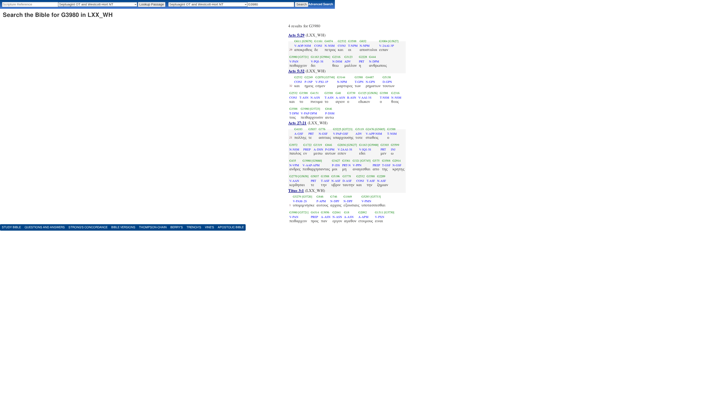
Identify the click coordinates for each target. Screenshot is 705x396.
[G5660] (317, 161)
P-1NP (309, 82)
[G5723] (315, 109)
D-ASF (347, 181)
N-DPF (334, 201)
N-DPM (374, 61)
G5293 (365, 197)
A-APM (363, 217)
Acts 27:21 (297, 123)
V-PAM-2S (300, 201)
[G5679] (307, 41)
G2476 (370, 129)
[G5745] (365, 161)
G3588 (352, 41)
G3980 (293, 57)
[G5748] (329, 77)
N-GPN (370, 82)
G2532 (342, 41)
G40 (338, 93)
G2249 (309, 77)
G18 (346, 212)
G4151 (314, 93)
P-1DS (336, 165)
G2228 (363, 57)
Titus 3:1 (296, 190)
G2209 (381, 176)
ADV (347, 61)
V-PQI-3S (317, 61)
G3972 (293, 145)
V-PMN (366, 201)
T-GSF (386, 165)
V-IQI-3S (365, 149)
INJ (393, 149)
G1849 (348, 197)
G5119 (359, 129)
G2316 (336, 57)
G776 (322, 129)
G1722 (307, 145)
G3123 (348, 57)
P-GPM (330, 149)
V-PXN (379, 217)
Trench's (194, 227)
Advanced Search (320, 4)
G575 (376, 161)
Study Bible (11, 227)
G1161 (318, 41)
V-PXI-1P (321, 82)
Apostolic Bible (231, 227)
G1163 (315, 57)
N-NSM (330, 46)
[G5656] (372, 93)
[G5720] (307, 197)
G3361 (346, 161)
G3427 (336, 161)
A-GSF (298, 134)
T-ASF (325, 181)
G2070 (319, 77)
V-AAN (294, 181)
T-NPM (353, 46)
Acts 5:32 (296, 71)
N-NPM (365, 46)
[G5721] (303, 57)
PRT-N (346, 165)
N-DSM (337, 61)
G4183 (298, 129)
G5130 (387, 77)
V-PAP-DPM (309, 113)
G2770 (293, 176)
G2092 (362, 212)
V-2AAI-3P (386, 46)
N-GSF (323, 134)
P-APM (321, 201)
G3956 (325, 212)
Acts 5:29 (296, 35)
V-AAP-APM (311, 165)
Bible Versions (123, 227)
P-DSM (330, 113)
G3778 (347, 176)
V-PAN (294, 61)
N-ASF (335, 181)
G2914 (397, 161)
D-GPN (387, 82)
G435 (292, 161)
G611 (297, 41)
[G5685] (380, 129)
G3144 (341, 77)
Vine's (209, 227)
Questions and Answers (45, 227)
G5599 (395, 145)
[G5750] (389, 212)
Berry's (176, 227)
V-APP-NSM (374, 134)
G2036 (342, 145)
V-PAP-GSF (340, 134)
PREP (307, 149)
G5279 (297, 197)
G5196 (335, 176)
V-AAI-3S (364, 98)
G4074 (329, 41)
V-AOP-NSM (302, 46)
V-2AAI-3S (345, 149)
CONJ (318, 46)
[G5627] (393, 41)
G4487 (370, 77)
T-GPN (359, 82)
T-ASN (303, 98)
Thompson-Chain (153, 227)
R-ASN (351, 98)
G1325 (362, 93)
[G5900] (373, 145)
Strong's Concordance (88, 227)
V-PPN (357, 165)
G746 (333, 197)
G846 (328, 109)
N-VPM (294, 165)
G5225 (337, 129)
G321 (356, 161)
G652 (363, 41)
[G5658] (303, 176)
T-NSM (384, 98)
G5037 (312, 129)
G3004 (383, 41)
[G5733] (375, 197)
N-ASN (315, 98)
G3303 (385, 145)
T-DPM (294, 113)
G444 (372, 57)
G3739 (351, 93)
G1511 (379, 212)
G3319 (318, 145)
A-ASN (340, 98)
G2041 (336, 212)
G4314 (315, 212)
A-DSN (318, 149)
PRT (361, 61)
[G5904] (325, 57)
